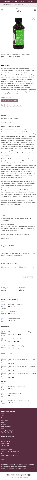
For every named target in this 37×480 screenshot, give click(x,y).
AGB (2, 416)
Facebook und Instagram (15, 255)
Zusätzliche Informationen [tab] (9, 119)
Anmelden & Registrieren (8, 464)
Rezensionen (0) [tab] (6, 122)
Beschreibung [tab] (5, 115)
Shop (8, 54)
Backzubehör (16, 54)
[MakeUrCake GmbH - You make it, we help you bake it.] (18, 10)
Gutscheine (31, 464)
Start (3, 54)
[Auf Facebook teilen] (5, 105)
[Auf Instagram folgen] (5, 431)
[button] (2, 10)
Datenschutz (4, 418)
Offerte (12, 466)
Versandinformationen (20, 466)
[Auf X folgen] (8, 431)
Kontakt (3, 424)
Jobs (2, 422)
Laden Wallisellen (6, 426)
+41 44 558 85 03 (6, 445)
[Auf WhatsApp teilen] (2, 105)
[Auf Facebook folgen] (2, 431)
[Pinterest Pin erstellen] (14, 105)
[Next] (36, 281)
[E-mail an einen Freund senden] (11, 105)
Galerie (25, 464)
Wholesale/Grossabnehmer (9, 468)
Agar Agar (21, 289)
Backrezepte (19, 464)
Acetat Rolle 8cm (5, 289)
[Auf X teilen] (8, 105)
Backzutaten (26, 54)
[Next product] (2, 62)
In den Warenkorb (10, 100)
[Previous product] (6, 62)
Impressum (4, 420)
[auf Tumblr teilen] (17, 105)
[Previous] (1, 281)
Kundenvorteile (5, 466)
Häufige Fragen (21, 468)
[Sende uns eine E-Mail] (11, 431)
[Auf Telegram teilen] (20, 105)
